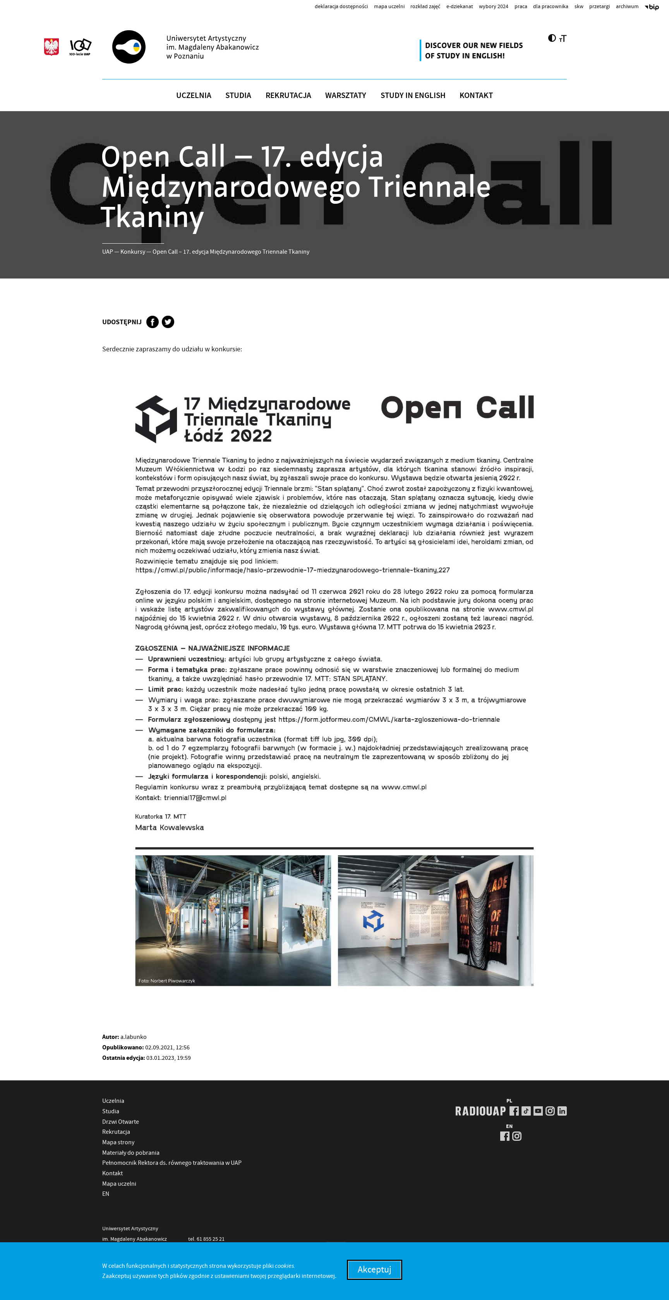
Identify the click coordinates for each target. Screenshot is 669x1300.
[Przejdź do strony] (199, 47)
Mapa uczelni (389, 6)
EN (105, 1194)
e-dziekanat (459, 6)
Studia (238, 95)
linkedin (562, 1111)
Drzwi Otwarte (120, 1122)
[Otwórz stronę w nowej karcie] (472, 50)
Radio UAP (481, 1111)
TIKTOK (526, 1111)
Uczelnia (193, 95)
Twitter (168, 322)
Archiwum (627, 6)
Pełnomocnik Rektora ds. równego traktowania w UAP (172, 1163)
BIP (652, 8)
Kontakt (476, 95)
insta (550, 1111)
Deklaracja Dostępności (341, 6)
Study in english (413, 95)
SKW (579, 6)
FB (514, 1111)
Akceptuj (374, 1270)
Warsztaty (345, 95)
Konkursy (132, 252)
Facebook (152, 322)
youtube (538, 1111)
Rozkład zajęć (425, 6)
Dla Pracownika (550, 6)
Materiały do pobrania (131, 1153)
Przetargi (599, 6)
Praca (521, 6)
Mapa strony (118, 1142)
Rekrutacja (288, 95)
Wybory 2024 (493, 6)
